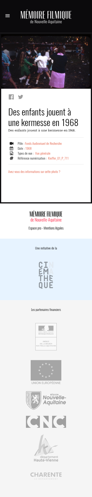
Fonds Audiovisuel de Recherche (43, 143)
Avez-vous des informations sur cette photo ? (34, 171)
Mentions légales (53, 228)
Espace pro (35, 228)
